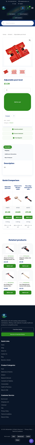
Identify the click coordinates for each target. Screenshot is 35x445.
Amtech (10, 34)
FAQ (2, 408)
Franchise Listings (17, 329)
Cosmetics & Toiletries (7, 381)
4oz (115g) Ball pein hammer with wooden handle (25, 286)
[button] (29, 40)
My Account (4, 399)
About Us (3, 351)
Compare (7, 116)
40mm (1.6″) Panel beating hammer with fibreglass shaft (9, 259)
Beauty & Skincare (6, 378)
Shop (2, 347)
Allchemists (9, 429)
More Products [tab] (8, 157)
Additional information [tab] (10, 154)
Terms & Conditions (6, 414)
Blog (2, 357)
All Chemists (11, 256)
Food (2, 369)
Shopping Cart (5, 402)
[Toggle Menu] (32, 8)
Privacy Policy (5, 411)
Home (4, 34)
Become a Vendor (6, 360)
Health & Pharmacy (6, 387)
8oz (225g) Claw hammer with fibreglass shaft (8, 286)
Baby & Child (4, 390)
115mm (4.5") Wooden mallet (18, 187)
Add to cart (17, 102)
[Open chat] (31, 441)
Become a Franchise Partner (17, 334)
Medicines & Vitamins (6, 372)
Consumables (4, 384)
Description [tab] (8, 147)
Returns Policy (5, 417)
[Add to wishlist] (14, 115)
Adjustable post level (8, 187)
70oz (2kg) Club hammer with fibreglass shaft (28, 187)
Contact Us (4, 354)
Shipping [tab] (7, 150)
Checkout (3, 405)
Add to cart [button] (8, 217)
